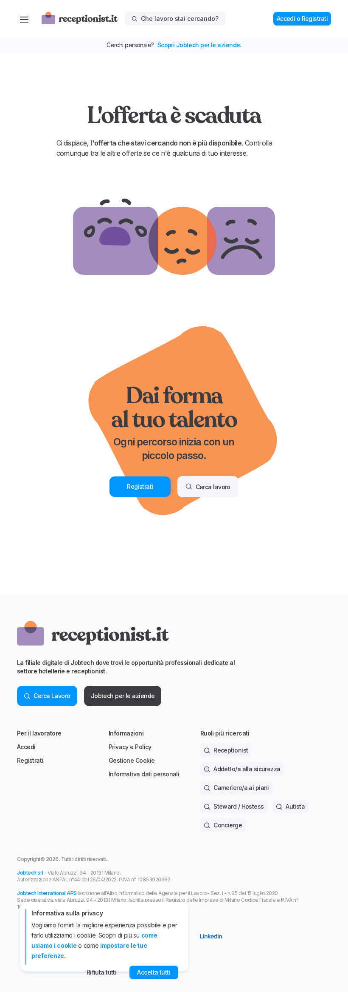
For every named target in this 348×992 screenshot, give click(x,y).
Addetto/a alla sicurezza (247, 769)
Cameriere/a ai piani (241, 787)
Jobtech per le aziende (123, 695)
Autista (295, 806)
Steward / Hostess (238, 806)
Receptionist (230, 750)
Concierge (227, 825)
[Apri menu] (24, 19)
